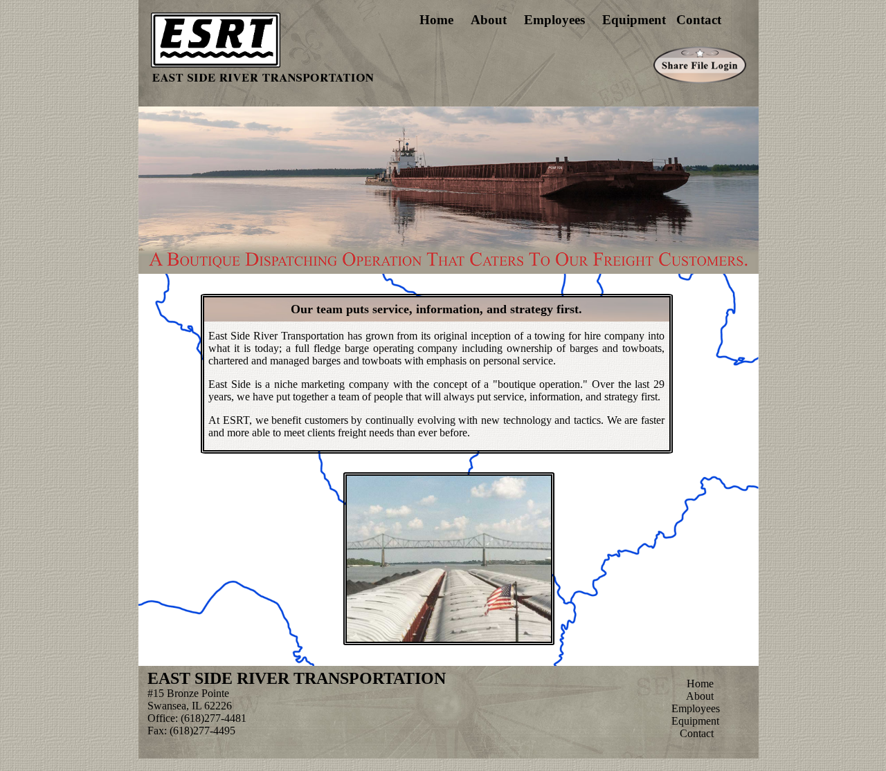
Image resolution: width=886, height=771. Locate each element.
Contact (698, 19)
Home (436, 19)
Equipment (634, 19)
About (489, 19)
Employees (554, 19)
